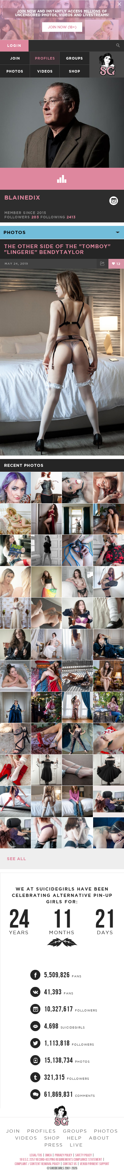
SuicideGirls (107, 58)
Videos (45, 71)
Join (15, 58)
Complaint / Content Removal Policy (37, 1164)
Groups (74, 58)
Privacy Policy (63, 1155)
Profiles (45, 58)
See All (16, 858)
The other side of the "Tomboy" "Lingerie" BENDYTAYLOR (57, 249)
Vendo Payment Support (94, 1164)
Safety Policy (83, 1155)
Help (74, 1137)
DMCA (48, 1155)
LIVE (76, 1144)
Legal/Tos (36, 1155)
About (99, 1137)
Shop (74, 71)
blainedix (22, 197)
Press (53, 1144)
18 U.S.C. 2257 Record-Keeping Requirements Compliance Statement (60, 1159)
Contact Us (70, 1164)
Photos (14, 71)
